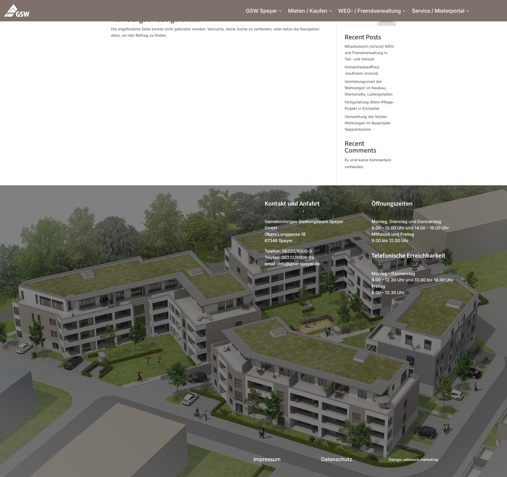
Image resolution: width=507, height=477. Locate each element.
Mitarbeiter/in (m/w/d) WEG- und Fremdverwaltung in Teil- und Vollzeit (370, 52)
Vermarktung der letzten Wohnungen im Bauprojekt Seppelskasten (368, 122)
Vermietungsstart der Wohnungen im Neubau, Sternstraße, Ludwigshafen (368, 87)
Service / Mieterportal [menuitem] (438, 11)
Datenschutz (336, 459)
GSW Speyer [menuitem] (261, 11)
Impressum (267, 459)
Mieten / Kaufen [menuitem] (307, 11)
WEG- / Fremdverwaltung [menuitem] (369, 11)
